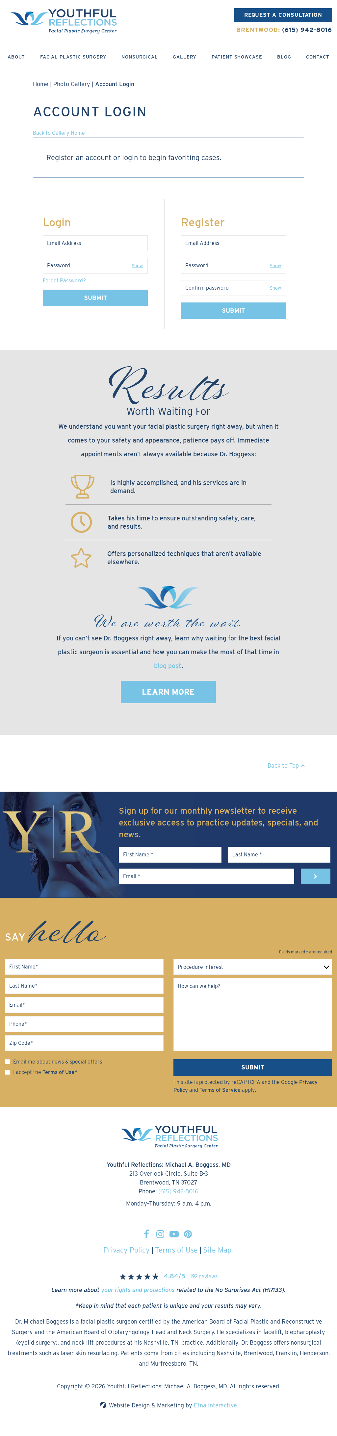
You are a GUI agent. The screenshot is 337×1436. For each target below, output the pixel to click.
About (16, 57)
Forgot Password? (64, 280)
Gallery (184, 57)
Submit (95, 297)
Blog (284, 57)
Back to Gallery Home (59, 133)
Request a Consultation (283, 15)
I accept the (27, 1072)
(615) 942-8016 (178, 1191)
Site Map (217, 1250)
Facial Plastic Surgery (73, 57)
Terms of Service (220, 1090)
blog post (167, 666)
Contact (317, 57)
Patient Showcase (237, 57)
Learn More (168, 692)
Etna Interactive (215, 1405)
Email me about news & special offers (57, 1062)
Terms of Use (176, 1250)
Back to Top (283, 765)
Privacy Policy (126, 1250)
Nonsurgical (139, 57)
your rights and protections (138, 1289)
